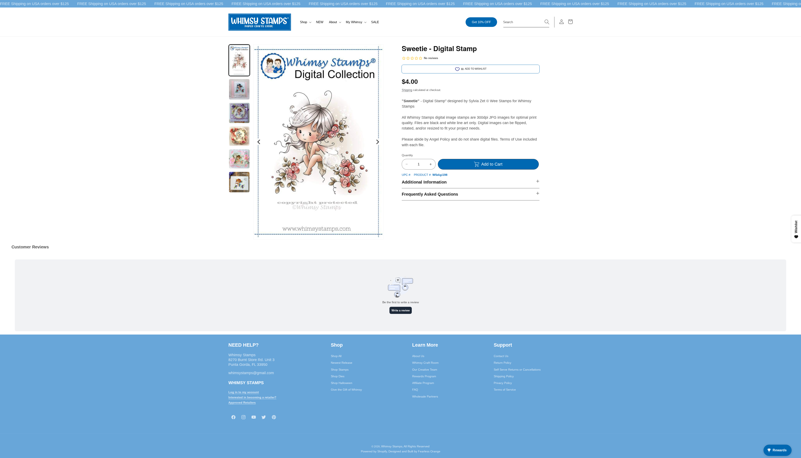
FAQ (415, 389)
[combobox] (526, 22)
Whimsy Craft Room (425, 363)
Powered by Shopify (374, 451)
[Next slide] (377, 141)
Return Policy (502, 363)
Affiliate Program (423, 383)
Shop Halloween (341, 383)
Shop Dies (337, 376)
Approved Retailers (242, 402)
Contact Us (501, 356)
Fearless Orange (429, 451)
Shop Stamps (340, 369)
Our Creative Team (424, 369)
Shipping (407, 90)
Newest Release (341, 363)
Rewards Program (424, 376)
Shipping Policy (504, 376)
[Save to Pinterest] (377, 50)
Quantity (407, 155)
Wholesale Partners (425, 396)
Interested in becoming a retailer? (252, 397)
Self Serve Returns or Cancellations (517, 369)
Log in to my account (243, 392)
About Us (418, 356)
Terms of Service (505, 389)
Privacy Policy (503, 383)
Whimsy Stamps (391, 446)
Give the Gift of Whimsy (346, 389)
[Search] (546, 22)
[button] (305, 22)
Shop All (336, 356)
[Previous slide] (259, 141)
